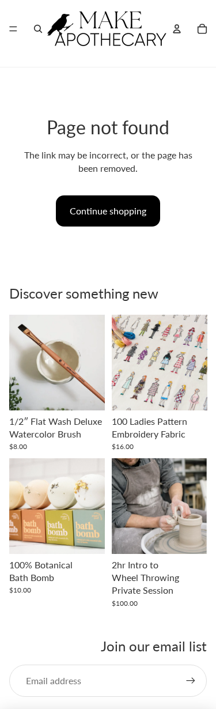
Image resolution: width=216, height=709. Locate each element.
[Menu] (13, 29)
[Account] (177, 29)
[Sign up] (191, 681)
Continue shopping (108, 210)
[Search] (38, 29)
